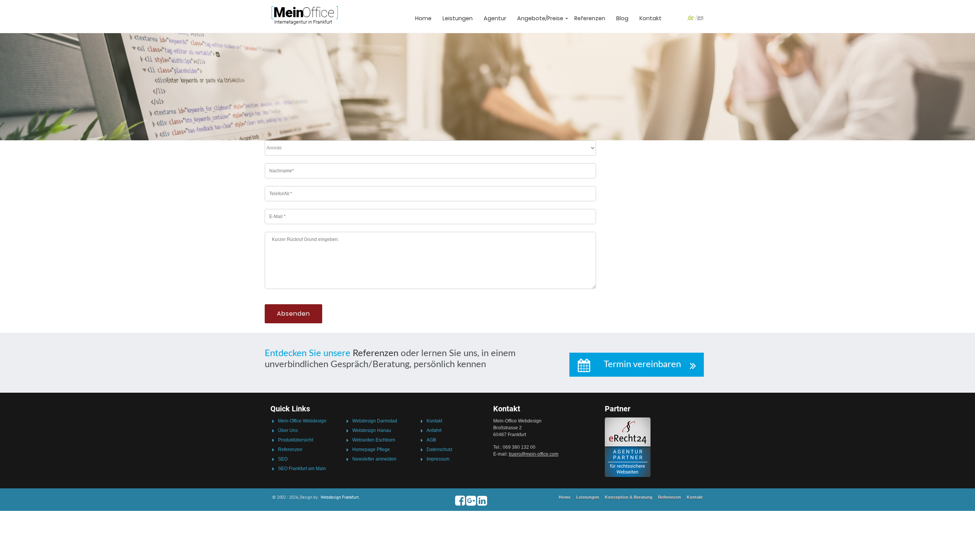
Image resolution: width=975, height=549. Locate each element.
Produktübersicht (295, 440)
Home (423, 18)
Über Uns (288, 430)
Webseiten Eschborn (373, 440)
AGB (431, 440)
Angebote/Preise (540, 18)
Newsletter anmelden (374, 459)
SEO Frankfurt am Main (302, 468)
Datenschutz (439, 449)
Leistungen (458, 18)
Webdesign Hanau (371, 430)
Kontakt (650, 18)
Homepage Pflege (371, 449)
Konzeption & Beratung (628, 497)
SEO (283, 459)
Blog (622, 18)
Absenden (293, 313)
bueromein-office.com (533, 454)
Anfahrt (434, 430)
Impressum (438, 459)
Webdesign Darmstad (374, 421)
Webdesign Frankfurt (340, 497)
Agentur (495, 18)
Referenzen (589, 18)
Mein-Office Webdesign (302, 421)
